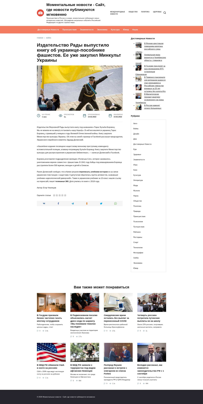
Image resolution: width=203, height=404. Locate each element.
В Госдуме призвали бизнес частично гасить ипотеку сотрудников (49, 318)
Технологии (137, 247)
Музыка (136, 191)
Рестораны (137, 237)
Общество (133, 12)
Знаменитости (87, 30)
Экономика (102, 30)
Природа (136, 211)
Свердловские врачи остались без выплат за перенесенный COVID (116, 318)
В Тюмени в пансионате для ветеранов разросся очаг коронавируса (155, 80)
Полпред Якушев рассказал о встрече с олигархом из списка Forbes (115, 369)
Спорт (135, 242)
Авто (135, 123)
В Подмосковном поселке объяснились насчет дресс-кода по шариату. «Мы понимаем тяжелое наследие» (83, 321)
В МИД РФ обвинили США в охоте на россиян (50, 366)
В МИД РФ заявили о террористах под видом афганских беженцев (82, 368)
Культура (115, 30)
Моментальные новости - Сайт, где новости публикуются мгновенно (75, 10)
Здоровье (157, 12)
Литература (138, 180)
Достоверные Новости (48, 30)
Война (43, 106)
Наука (135, 30)
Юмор (126, 30)
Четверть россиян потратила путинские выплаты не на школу (148, 318)
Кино (135, 170)
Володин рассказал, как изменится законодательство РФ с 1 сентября (150, 369)
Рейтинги (137, 232)
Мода (135, 185)
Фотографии (138, 253)
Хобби (136, 258)
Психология (138, 222)
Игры (135, 165)
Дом (135, 139)
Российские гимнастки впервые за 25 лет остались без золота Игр (155, 88)
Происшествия (69, 30)
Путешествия (138, 227)
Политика (145, 12)
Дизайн (136, 134)
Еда (135, 149)
